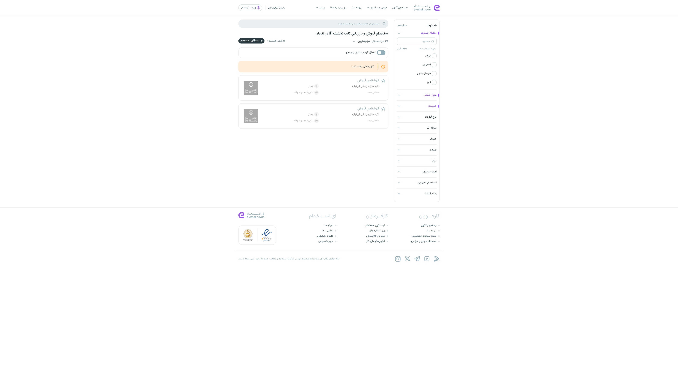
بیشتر (322, 8)
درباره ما (329, 225)
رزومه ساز (357, 8)
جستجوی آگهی (400, 8)
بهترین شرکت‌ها (338, 8)
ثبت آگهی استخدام (250, 41)
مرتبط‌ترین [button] (363, 41)
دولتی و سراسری (379, 8)
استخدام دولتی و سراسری (423, 241)
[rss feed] (436, 259)
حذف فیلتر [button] (402, 49)
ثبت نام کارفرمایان (375, 236)
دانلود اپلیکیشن (325, 236)
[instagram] (398, 259)
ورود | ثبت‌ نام (248, 8)
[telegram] (417, 259)
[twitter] (407, 259)
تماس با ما (327, 231)
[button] (417, 55)
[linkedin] (427, 259)
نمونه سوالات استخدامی (424, 236)
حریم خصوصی (325, 241)
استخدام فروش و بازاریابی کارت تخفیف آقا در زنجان (352, 33)
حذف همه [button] (402, 25)
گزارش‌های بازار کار (376, 241)
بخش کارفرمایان (276, 8)
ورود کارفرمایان (377, 231)
